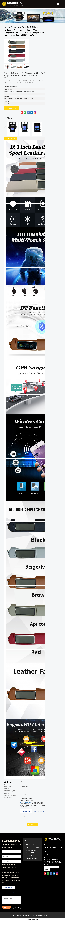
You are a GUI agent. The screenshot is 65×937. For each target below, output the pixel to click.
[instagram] (35, 112)
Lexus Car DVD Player (31, 858)
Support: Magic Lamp (32, 919)
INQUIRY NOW (11, 108)
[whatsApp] (25, 112)
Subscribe (46, 869)
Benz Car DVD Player (31, 850)
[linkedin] (31, 112)
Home (6, 27)
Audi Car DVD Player (31, 855)
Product (13, 27)
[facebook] (28, 112)
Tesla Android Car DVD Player (33, 847)
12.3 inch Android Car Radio (33, 845)
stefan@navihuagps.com (26, 802)
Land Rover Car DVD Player (28, 27)
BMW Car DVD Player (31, 853)
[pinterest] (22, 112)
